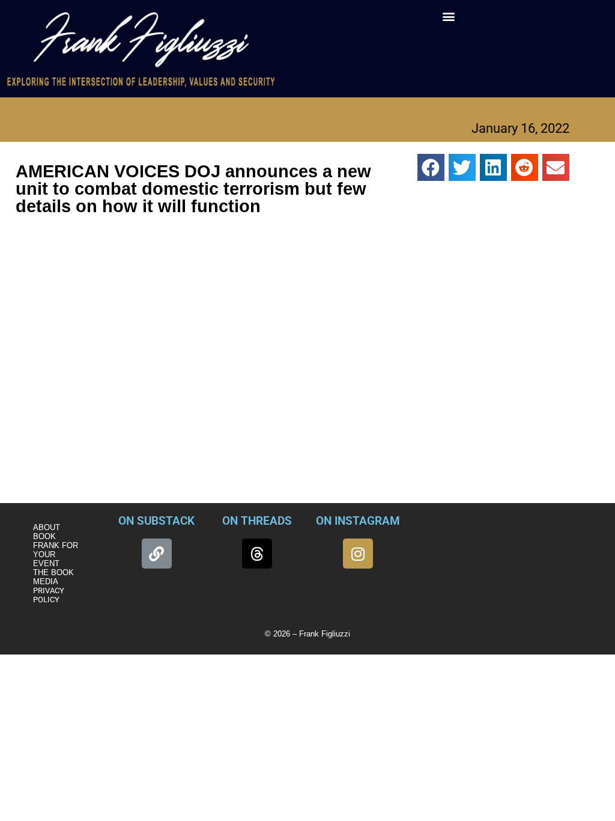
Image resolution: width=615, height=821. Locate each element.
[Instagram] (358, 554)
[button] (449, 16)
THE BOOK (53, 572)
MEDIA (45, 581)
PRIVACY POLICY (48, 595)
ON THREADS (257, 521)
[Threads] (257, 554)
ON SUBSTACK (156, 521)
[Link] (157, 554)
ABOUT (46, 527)
